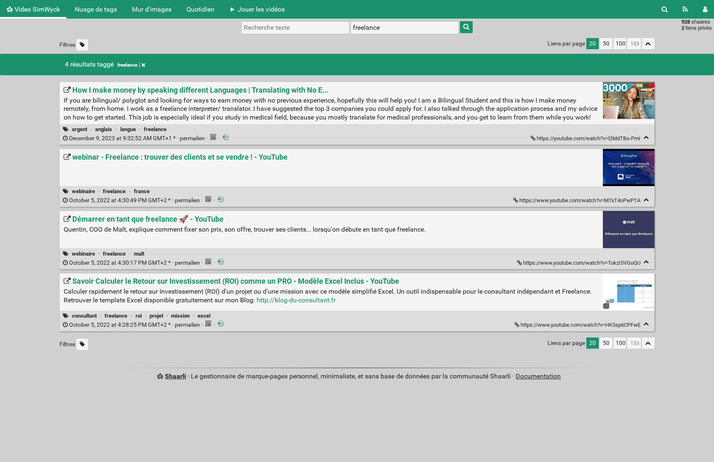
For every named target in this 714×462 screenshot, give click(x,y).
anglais (103, 129)
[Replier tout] (648, 43)
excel (204, 316)
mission (180, 316)
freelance (127, 65)
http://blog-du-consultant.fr (296, 300)
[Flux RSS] (685, 9)
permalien (137, 138)
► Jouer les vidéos (257, 9)
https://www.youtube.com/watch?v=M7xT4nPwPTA (580, 200)
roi (139, 316)
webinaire (83, 191)
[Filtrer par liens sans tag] (82, 44)
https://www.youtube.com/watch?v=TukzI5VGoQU (582, 263)
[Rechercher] (664, 9)
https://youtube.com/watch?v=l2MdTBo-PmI (589, 138)
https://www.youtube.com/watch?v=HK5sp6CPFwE (580, 325)
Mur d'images (151, 9)
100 (621, 43)
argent (79, 129)
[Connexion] (705, 9)
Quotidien (200, 9)
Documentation (538, 376)
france (142, 191)
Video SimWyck (36, 9)
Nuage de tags (96, 9)
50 (606, 43)
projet (156, 316)
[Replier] (646, 137)
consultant (84, 316)
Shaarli (175, 376)
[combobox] (404, 27)
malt (139, 254)
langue (128, 129)
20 (592, 43)
